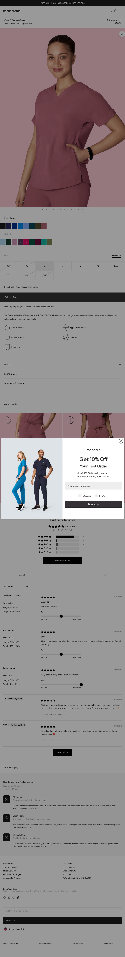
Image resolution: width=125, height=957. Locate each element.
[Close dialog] (121, 441)
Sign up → (93, 504)
